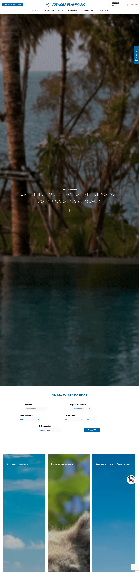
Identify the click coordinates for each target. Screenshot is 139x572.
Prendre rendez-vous (12, 4)
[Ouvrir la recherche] (126, 4)
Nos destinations (69, 10)
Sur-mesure (88, 10)
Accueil (34, 10)
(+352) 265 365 (116, 3)
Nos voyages (50, 10)
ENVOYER (92, 430)
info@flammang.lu (115, 6)
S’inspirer (104, 10)
